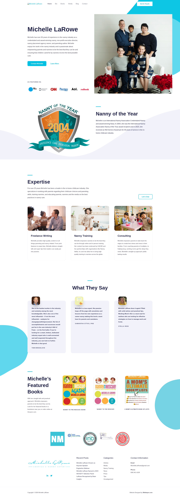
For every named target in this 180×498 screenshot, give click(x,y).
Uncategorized (108, 479)
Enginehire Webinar (82, 468)
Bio (56, 4)
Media (70, 4)
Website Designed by (141, 492)
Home (50, 4)
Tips (105, 476)
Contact (84, 4)
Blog (77, 4)
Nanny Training (109, 468)
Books (63, 4)
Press (105, 474)
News (105, 471)
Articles (106, 463)
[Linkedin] (47, 476)
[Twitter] (51, 476)
